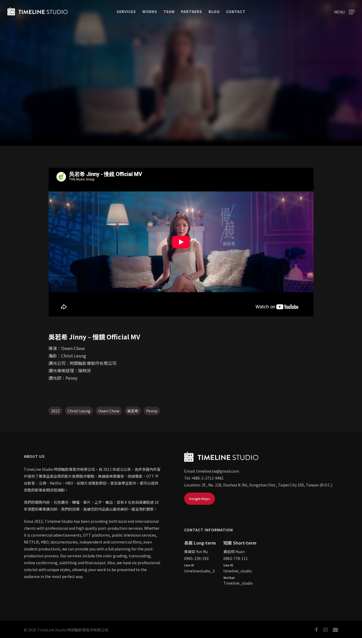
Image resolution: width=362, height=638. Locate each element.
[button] (344, 11)
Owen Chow (108, 410)
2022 (55, 410)
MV (181, 114)
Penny (151, 410)
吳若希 (132, 410)
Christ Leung (79, 410)
